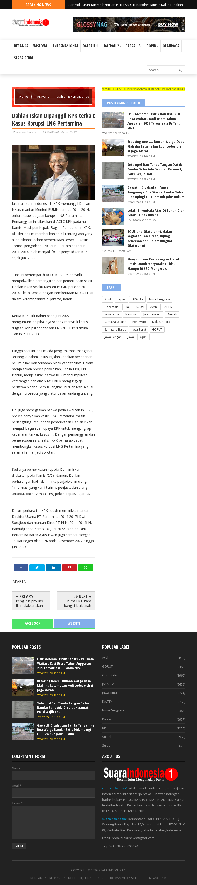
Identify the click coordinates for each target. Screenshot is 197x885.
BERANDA (21, 45)
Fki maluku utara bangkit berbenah (77, 603)
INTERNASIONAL (66, 45)
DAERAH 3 (132, 45)
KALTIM (168, 307)
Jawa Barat (139, 329)
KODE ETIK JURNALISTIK (83, 878)
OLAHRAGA (171, 45)
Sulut (108, 299)
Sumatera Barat (115, 329)
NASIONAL (41, 45)
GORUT (157, 329)
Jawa (131, 337)
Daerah (172, 314)
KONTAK (36, 878)
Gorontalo (112, 307)
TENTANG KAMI (156, 878)
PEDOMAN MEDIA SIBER (122, 878)
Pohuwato (139, 322)
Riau (127, 307)
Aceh (153, 307)
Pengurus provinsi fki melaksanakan (29, 603)
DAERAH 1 (90, 45)
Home (24, 96)
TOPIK (151, 45)
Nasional (131, 314)
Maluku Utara (161, 322)
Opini (143, 337)
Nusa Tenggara (159, 299)
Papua (121, 299)
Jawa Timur (112, 314)
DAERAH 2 (111, 45)
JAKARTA (43, 96)
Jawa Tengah (113, 337)
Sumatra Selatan (115, 322)
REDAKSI (55, 878)
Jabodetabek (152, 314)
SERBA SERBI (23, 57)
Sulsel (140, 307)
